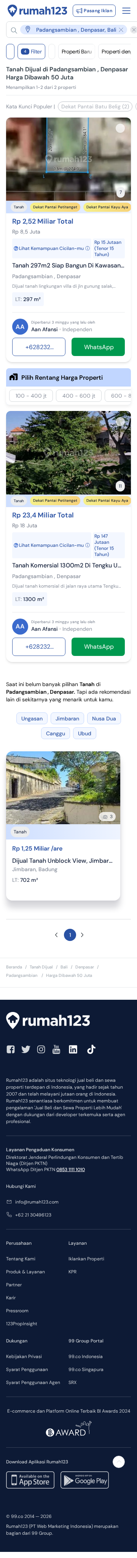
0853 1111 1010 (70, 1169)
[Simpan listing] (120, 128)
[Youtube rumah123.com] (56, 1049)
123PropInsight (21, 1324)
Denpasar (84, 967)
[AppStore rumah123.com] (30, 1480)
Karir (11, 1298)
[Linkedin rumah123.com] (73, 1049)
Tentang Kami (20, 1259)
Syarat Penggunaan (27, 1369)
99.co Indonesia (85, 1356)
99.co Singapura (86, 1369)
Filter (33, 51)
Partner (14, 1285)
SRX (72, 1382)
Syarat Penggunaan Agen (33, 1382)
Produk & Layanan (25, 1272)
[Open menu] (126, 10)
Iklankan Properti (86, 1259)
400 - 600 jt (78, 395)
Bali (64, 967)
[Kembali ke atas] (119, 1462)
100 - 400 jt (31, 395)
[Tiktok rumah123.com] (91, 1049)
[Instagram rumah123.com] (41, 1049)
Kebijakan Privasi (24, 1356)
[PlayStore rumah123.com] (85, 1480)
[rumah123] (68, 1021)
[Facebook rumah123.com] (10, 1049)
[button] (69, 29)
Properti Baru (77, 51)
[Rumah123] (37, 11)
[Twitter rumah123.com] (25, 1049)
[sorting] (51, 51)
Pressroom (17, 1311)
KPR (72, 1272)
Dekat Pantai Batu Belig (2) (95, 106)
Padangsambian (22, 975)
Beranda (14, 967)
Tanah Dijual (41, 967)
